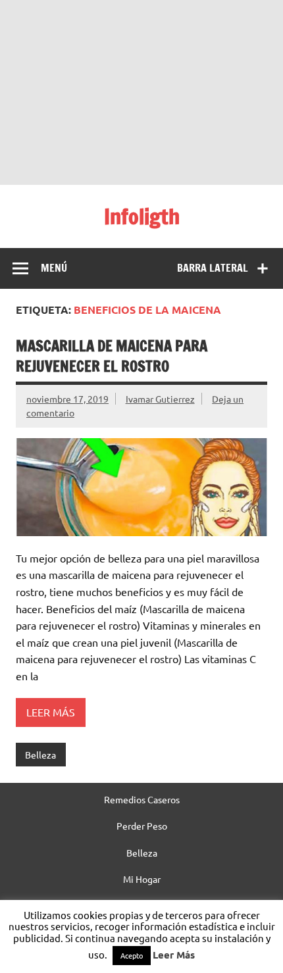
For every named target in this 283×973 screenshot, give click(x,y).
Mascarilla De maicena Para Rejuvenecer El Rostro (111, 356)
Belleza (40, 755)
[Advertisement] (141, 92)
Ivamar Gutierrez (160, 399)
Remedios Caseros (142, 799)
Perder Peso (141, 825)
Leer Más (174, 954)
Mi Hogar (142, 879)
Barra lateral (212, 268)
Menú (54, 268)
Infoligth (142, 216)
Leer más (50, 711)
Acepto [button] (131, 955)
